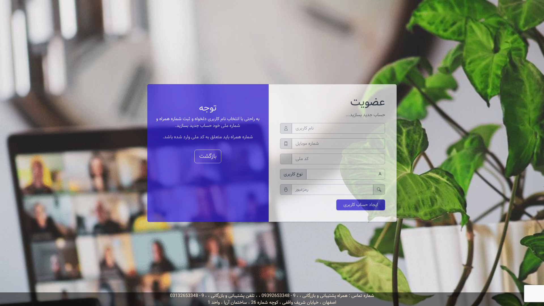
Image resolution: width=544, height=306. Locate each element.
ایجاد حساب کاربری (360, 204)
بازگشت (207, 156)
